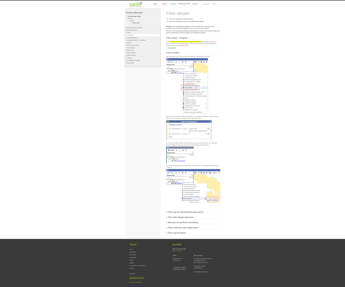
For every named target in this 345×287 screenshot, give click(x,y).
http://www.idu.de (177, 251)
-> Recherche (171, 48)
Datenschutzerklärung (135, 282)
